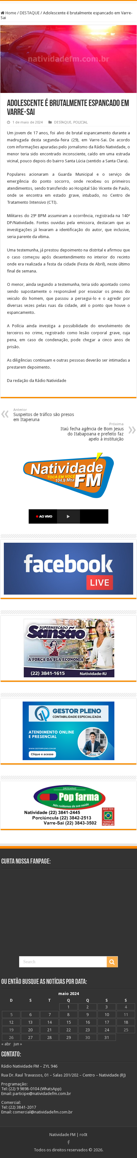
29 (68, 1037)
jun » (18, 1043)
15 (68, 1022)
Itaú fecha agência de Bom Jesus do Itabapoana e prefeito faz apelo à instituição (92, 431)
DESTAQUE (30, 13)
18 (126, 1022)
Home (10, 13)
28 (49, 1037)
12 (11, 1022)
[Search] (112, 962)
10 (107, 1014)
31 (107, 1037)
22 (68, 1029)
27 (30, 1037)
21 (49, 1029)
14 (49, 1022)
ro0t (83, 1134)
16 (87, 1022)
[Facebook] (68, 1142)
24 (107, 1029)
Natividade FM (62, 1134)
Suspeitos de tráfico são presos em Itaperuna (43, 415)
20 (30, 1029)
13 (30, 1022)
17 (107, 1022)
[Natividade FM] (68, 2)
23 (87, 1029)
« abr (6, 1043)
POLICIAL (80, 122)
